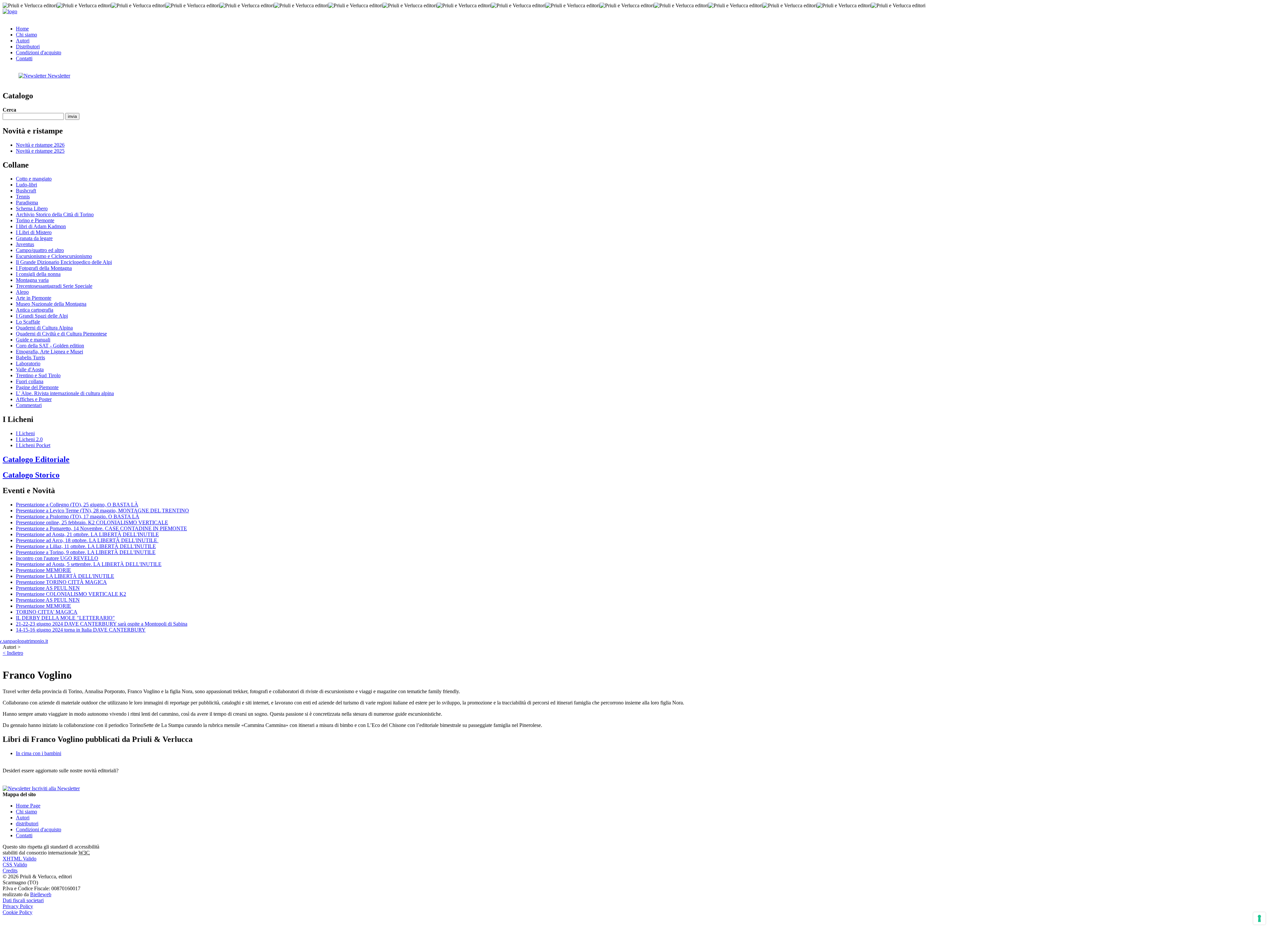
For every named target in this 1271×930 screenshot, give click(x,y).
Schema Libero (32, 208)
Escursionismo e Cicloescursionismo (54, 256)
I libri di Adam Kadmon (41, 226)
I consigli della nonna (38, 274)
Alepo (22, 292)
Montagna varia (32, 280)
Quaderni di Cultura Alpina (44, 328)
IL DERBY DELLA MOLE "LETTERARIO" (65, 618)
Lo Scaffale (28, 322)
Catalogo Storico (31, 475)
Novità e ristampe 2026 (40, 145)
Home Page (28, 805)
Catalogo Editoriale (36, 459)
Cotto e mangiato (34, 178)
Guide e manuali (33, 339)
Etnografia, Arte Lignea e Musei (49, 351)
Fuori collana (29, 381)
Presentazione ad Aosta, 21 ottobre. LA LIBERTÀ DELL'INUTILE (87, 534)
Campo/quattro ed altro (40, 250)
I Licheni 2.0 (29, 439)
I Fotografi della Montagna (44, 268)
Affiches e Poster (34, 399)
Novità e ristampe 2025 (40, 151)
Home (22, 28)
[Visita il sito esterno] (25, 641)
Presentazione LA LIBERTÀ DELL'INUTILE (65, 576)
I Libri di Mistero (34, 232)
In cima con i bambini (38, 753)
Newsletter (58, 75)
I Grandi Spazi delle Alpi (42, 316)
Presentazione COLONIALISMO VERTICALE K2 (71, 594)
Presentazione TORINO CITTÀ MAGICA (61, 582)
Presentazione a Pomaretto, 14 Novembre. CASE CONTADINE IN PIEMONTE (101, 528)
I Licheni (25, 433)
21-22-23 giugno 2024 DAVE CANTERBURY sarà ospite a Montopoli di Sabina (101, 624)
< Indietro (13, 653)
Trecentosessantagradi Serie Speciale (54, 286)
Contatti (24, 58)
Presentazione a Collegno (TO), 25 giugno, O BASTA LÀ (77, 504)
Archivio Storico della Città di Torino (55, 214)
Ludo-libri (26, 184)
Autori (22, 40)
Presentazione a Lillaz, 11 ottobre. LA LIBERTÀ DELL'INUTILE (86, 546)
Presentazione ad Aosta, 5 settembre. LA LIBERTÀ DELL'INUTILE (89, 564)
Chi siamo (26, 34)
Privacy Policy (18, 906)
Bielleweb (40, 894)
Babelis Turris (30, 357)
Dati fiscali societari (23, 900)
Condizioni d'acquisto (38, 52)
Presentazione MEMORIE (43, 570)
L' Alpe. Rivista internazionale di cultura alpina (65, 393)
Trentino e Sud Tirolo (38, 375)
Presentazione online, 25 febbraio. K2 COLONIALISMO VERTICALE (92, 522)
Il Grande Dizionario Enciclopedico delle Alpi (64, 262)
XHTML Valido (19, 858)
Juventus (25, 244)
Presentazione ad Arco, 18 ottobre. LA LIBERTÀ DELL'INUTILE (87, 540)
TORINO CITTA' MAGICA (46, 612)
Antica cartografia (34, 310)
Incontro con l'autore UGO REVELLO (57, 558)
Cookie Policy (17, 912)
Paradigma (27, 202)
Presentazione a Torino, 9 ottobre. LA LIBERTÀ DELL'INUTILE (86, 552)
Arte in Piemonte (33, 298)
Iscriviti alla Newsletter (55, 788)
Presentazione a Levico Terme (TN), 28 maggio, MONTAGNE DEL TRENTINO (102, 510)
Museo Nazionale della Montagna (51, 304)
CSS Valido (15, 864)
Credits (10, 870)
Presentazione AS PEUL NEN (48, 588)
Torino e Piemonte (35, 220)
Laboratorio (28, 363)
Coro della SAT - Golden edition (50, 345)
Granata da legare (34, 238)
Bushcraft (26, 190)
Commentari (29, 405)
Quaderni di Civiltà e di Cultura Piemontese (61, 333)
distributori (27, 823)
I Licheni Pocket (33, 445)
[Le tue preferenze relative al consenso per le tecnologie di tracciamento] (1259, 918)
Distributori (28, 46)
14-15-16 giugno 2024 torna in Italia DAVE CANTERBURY (81, 630)
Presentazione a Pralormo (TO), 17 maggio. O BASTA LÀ (77, 516)
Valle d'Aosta (30, 369)
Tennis (23, 196)
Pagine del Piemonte (37, 387)
